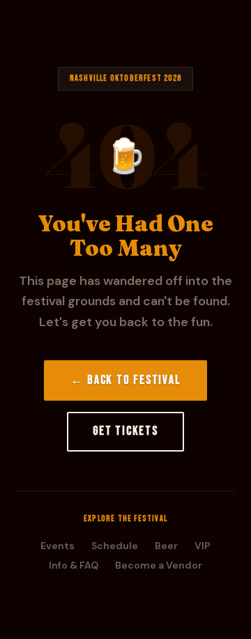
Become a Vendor (158, 565)
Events (57, 545)
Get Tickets (125, 431)
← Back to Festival (125, 380)
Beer (166, 545)
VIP (203, 545)
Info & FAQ (73, 565)
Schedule (114, 545)
